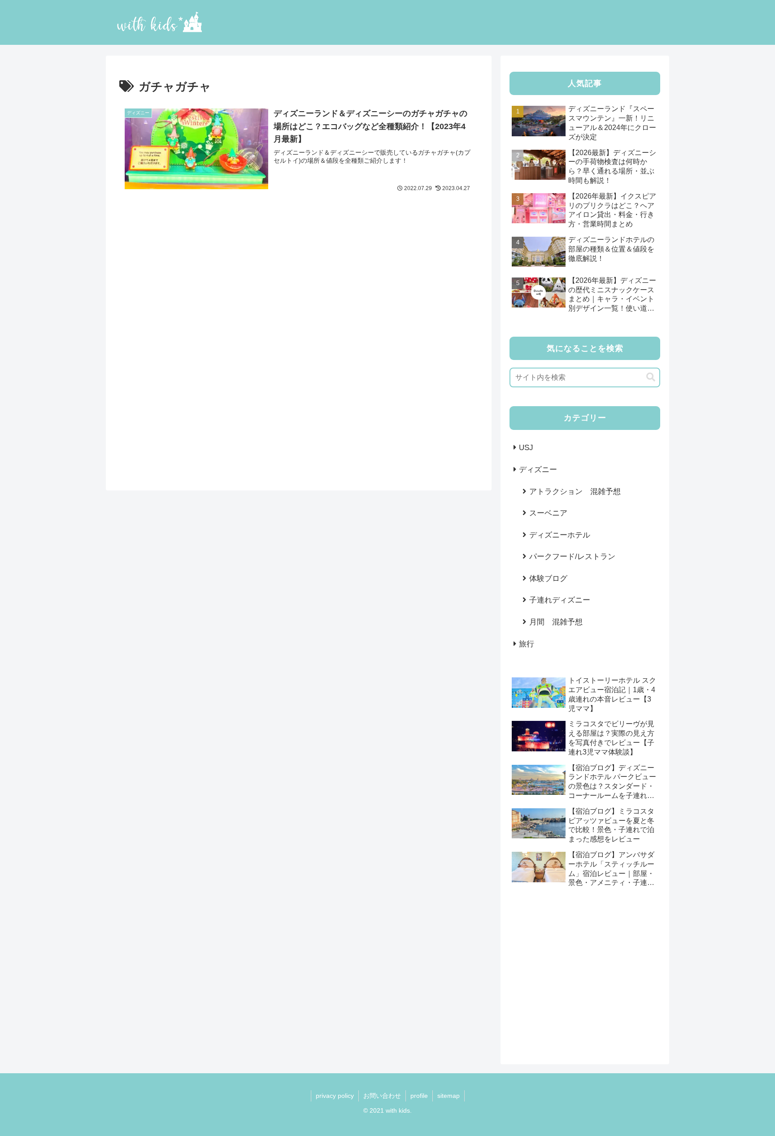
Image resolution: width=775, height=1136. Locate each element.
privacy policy (335, 1095)
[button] (651, 377)
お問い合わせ (382, 1095)
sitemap (448, 1095)
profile (419, 1095)
